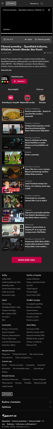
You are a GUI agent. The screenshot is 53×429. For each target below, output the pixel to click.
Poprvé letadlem (8, 332)
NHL (3, 320)
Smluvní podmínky (19, 421)
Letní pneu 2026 (32, 329)
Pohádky (27, 383)
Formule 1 (6, 317)
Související (13, 89)
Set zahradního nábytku (22, 368)
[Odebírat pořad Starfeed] (21, 186)
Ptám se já (29, 224)
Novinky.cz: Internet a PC (35, 239)
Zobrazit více (6, 70)
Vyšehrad (26, 379)
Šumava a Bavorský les (11, 335)
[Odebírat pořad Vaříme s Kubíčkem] (21, 114)
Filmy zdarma (7, 383)
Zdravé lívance (32, 310)
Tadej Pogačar (32, 288)
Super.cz (28, 210)
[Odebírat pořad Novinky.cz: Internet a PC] (21, 244)
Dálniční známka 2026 (35, 332)
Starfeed (28, 181)
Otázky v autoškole (34, 342)
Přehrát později (44, 39)
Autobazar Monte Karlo (11, 379)
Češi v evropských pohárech (26, 357)
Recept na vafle (32, 317)
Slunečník (41, 365)
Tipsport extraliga (9, 310)
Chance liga (6, 304)
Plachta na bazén (16, 365)
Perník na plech (32, 320)
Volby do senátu (8, 292)
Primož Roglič (31, 292)
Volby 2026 (6, 279)
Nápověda (6, 421)
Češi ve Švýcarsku (9, 338)
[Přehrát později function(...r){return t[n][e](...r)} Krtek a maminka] (21, 154)
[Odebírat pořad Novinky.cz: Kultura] (21, 128)
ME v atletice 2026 (9, 313)
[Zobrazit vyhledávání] (41, 3)
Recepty (18, 383)
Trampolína (30, 365)
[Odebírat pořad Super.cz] (21, 215)
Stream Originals (39, 379)
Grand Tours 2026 (33, 295)
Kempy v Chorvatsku (10, 329)
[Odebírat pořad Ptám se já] (21, 230)
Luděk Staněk (7, 386)
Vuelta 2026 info (32, 279)
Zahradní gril (39, 368)
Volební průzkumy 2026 (11, 282)
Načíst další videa (26, 260)
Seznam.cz (34, 3)
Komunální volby (8, 295)
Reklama (10, 424)
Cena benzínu (7, 357)
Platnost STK (31, 345)
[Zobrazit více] (26, 401)
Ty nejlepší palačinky (34, 304)
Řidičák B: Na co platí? (35, 338)
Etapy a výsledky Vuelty (35, 282)
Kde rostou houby (36, 354)
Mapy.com (6, 354)
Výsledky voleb (8, 285)
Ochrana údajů (34, 421)
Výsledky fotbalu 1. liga (11, 307)
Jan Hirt (29, 285)
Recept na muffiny (33, 307)
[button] (49, 10)
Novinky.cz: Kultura (32, 123)
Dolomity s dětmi (8, 345)
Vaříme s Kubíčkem (32, 109)
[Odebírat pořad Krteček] (21, 157)
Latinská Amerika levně (11, 342)
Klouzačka (6, 368)
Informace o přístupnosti (26, 424)
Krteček (28, 152)
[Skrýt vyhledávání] (23, 3)
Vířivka (5, 372)
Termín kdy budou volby (11, 288)
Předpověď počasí (20, 354)
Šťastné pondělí (40, 383)
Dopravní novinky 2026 (35, 335)
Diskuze (39, 89)
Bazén (4, 365)
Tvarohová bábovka (34, 313)
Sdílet (29, 39)
